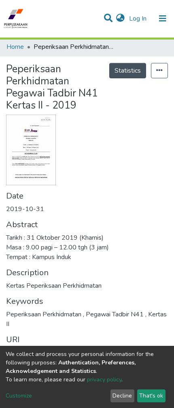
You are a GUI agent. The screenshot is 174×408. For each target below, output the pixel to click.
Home (15, 46)
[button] (120, 18)
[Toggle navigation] (162, 18)
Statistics (128, 70)
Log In (138, 18)
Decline (122, 396)
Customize (19, 396)
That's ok (151, 396)
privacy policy (104, 379)
